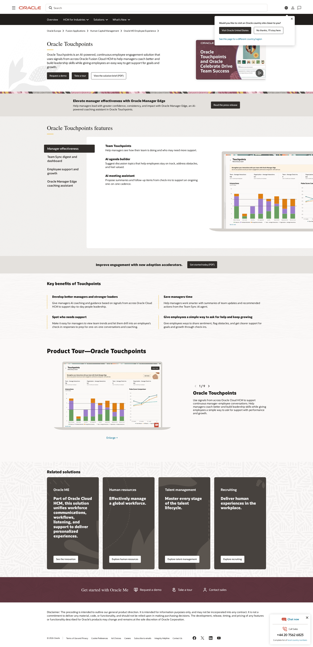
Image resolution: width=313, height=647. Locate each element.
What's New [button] (120, 19)
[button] (14, 8)
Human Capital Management (104, 30)
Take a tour (80, 75)
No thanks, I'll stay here (268, 30)
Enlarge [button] (112, 437)
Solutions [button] (99, 19)
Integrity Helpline (162, 638)
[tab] (69, 149)
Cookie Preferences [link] (99, 638)
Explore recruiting (232, 559)
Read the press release (225, 104)
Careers (127, 638)
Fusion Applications (75, 30)
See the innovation (65, 559)
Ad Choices (116, 638)
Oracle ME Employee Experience (140, 30)
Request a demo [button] (58, 75)
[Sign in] (293, 8)
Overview (52, 19)
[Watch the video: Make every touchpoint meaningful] (231, 60)
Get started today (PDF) (202, 264)
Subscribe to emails (142, 638)
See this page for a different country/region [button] (240, 38)
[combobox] (156, 8)
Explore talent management (182, 559)
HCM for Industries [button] (74, 19)
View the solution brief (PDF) (109, 75)
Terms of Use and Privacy (77, 638)
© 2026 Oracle (53, 638)
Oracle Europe (54, 30)
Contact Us (177, 638)
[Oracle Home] (30, 8)
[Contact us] (299, 8)
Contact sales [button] (217, 589)
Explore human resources (125, 559)
